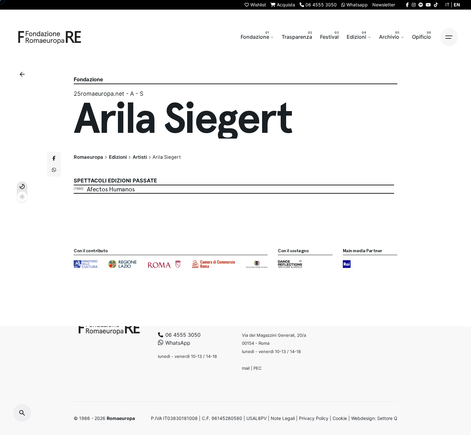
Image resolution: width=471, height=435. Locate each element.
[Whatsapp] (54, 170)
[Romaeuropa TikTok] (436, 4)
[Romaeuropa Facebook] (407, 4)
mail (246, 367)
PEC (257, 367)
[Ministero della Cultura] (85, 264)
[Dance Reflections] (290, 264)
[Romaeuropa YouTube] (428, 4)
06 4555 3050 (182, 334)
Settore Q (387, 418)
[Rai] (347, 264)
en (457, 4)
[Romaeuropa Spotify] (420, 4)
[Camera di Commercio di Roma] (213, 264)
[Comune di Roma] (164, 264)
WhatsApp (177, 343)
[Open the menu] (449, 37)
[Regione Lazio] (122, 264)
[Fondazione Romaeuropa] (49, 37)
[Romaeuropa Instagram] (414, 4)
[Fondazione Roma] (257, 264)
